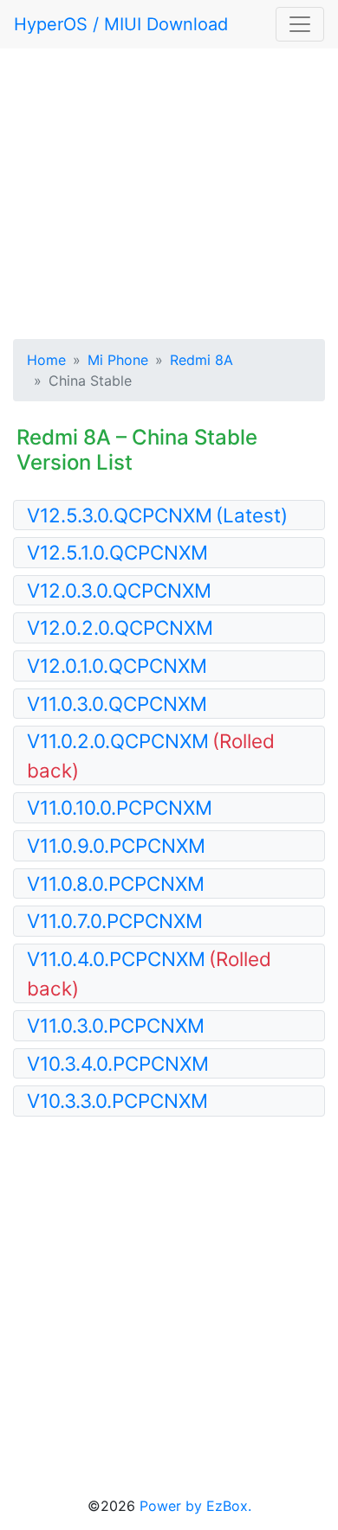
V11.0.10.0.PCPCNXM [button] (119, 807)
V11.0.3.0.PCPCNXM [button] (116, 1025)
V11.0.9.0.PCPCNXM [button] (116, 845)
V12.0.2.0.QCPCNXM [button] (120, 627)
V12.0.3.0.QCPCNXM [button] (119, 590)
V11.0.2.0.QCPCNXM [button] (151, 755)
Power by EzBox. (195, 1505)
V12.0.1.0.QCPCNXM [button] (117, 665)
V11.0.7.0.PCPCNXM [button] (115, 920)
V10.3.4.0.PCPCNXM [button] (118, 1063)
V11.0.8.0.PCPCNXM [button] (116, 883)
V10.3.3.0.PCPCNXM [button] (117, 1100)
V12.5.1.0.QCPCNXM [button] (117, 552)
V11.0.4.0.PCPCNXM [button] (149, 973)
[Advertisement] (169, 190)
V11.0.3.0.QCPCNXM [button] (117, 703)
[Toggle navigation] (300, 24)
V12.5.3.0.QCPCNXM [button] (157, 515)
